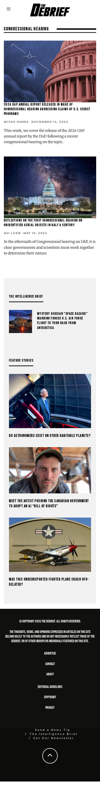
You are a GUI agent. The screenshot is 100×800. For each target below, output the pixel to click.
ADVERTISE (50, 653)
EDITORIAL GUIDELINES (50, 687)
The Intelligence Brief (53, 734)
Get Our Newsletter (53, 738)
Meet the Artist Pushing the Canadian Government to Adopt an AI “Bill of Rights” (49, 504)
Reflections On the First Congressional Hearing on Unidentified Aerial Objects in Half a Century (43, 222)
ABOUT (50, 674)
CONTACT (50, 664)
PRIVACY (50, 707)
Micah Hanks (16, 122)
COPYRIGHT (50, 697)
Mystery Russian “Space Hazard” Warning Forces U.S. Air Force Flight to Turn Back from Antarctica (62, 320)
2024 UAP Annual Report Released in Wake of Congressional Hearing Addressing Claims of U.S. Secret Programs (47, 109)
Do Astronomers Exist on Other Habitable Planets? (50, 435)
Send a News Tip (53, 730)
